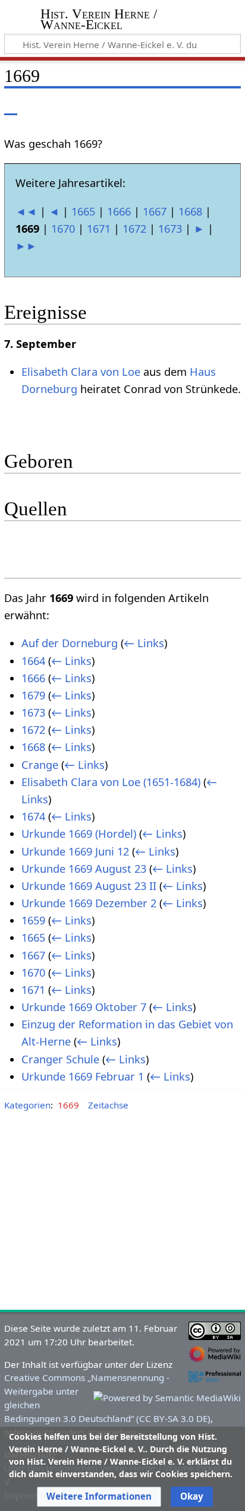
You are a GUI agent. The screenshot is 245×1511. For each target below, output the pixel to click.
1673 (170, 228)
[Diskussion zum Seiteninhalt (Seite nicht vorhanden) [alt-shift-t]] (37, 106)
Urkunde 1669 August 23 (83, 868)
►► (26, 246)
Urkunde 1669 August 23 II (88, 886)
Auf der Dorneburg (69, 643)
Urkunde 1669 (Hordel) (78, 833)
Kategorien (27, 1105)
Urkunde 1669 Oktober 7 (83, 1007)
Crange (39, 765)
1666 (119, 211)
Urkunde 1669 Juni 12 (75, 851)
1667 (155, 211)
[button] (99, 1497)
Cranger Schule (60, 1059)
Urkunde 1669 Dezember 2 (88, 903)
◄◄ (26, 211)
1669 (68, 1105)
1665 (83, 211)
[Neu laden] (204, 106)
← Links (144, 643)
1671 (99, 228)
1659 (33, 920)
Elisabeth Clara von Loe (80, 372)
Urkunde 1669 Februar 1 (82, 1076)
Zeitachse (108, 1105)
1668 (190, 211)
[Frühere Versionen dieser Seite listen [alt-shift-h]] (182, 106)
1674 (33, 816)
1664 (33, 661)
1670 (63, 228)
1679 (33, 695)
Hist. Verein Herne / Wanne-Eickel (98, 20)
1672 (134, 228)
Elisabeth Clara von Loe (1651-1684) (110, 782)
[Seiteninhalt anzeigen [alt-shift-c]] (10, 106)
